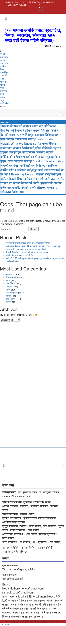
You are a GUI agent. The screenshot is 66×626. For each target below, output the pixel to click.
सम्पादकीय (4, 57)
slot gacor (5, 624)
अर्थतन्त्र (3, 90)
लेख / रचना (4, 63)
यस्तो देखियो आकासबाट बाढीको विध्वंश (20, 255)
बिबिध (2, 87)
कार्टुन (2, 100)
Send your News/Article (17, 4)
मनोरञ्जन (3, 78)
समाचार (3, 60)
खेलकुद (3, 81)
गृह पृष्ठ (2, 53)
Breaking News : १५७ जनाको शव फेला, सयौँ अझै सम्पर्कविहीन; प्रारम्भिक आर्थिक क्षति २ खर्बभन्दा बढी (31, 166)
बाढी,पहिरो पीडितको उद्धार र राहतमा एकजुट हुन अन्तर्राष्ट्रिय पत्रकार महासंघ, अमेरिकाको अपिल (30, 152)
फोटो (2, 94)
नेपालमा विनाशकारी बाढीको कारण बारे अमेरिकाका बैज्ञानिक (28, 242)
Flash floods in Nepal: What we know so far (27, 252)
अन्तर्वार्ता (3, 75)
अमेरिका (3, 66)
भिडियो (2, 84)
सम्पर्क (2, 106)
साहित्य (2, 97)
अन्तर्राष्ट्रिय (4, 72)
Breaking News (13, 277)
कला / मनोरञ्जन (12, 292)
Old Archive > (53, 46)
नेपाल (2, 69)
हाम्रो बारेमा (4, 103)
